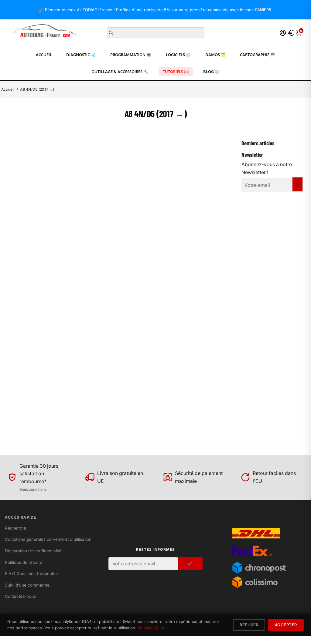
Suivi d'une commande (27, 585)
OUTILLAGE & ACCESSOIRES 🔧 (119, 71)
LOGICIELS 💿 (178, 54)
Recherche (15, 528)
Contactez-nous (20, 596)
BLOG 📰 (211, 71)
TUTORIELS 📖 (176, 71)
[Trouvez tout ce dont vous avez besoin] (110, 33)
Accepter (286, 624)
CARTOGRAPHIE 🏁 (257, 54)
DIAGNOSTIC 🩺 (81, 54)
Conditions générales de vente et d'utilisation (48, 539)
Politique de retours (23, 562)
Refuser (249, 624)
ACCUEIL (44, 54)
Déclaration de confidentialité (33, 550)
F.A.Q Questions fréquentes (31, 573)
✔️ (190, 563)
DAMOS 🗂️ (215, 54)
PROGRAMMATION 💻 (130, 54)
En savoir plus (151, 627)
